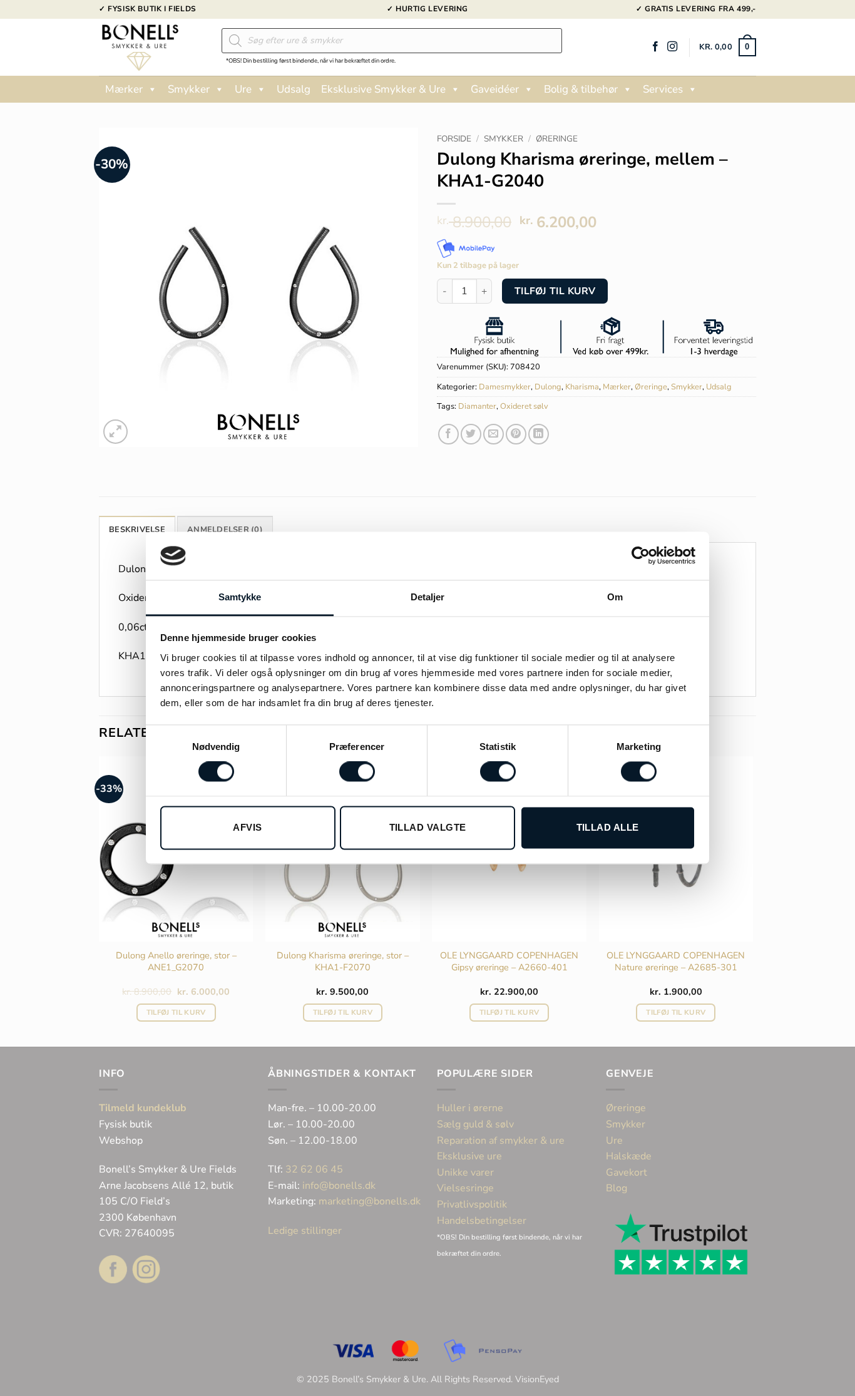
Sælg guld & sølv (475, 1124)
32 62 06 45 (314, 1169)
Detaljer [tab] (428, 597)
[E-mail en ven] (493, 434)
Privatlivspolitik (472, 1204)
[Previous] (99, 900)
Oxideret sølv (524, 406)
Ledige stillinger (305, 1231)
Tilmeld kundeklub (143, 1108)
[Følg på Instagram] (672, 47)
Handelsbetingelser (481, 1221)
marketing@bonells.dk (370, 1201)
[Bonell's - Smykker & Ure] (151, 47)
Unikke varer (465, 1172)
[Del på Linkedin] (538, 434)
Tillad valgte (427, 827)
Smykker (189, 89)
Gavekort (626, 1172)
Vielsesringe (466, 1188)
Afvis (247, 827)
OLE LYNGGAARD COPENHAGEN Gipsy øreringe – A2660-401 (509, 961)
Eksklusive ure (469, 1156)
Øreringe (557, 139)
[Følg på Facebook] (655, 47)
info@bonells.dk (339, 1186)
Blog (616, 1188)
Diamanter (477, 406)
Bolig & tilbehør (581, 89)
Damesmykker (505, 387)
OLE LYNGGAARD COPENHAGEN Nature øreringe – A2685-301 (676, 961)
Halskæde (629, 1156)
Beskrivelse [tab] (137, 529)
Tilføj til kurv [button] (176, 1012)
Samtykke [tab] (240, 597)
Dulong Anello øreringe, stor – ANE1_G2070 (176, 961)
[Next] (752, 900)
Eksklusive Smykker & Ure (383, 89)
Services (663, 89)
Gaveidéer (495, 89)
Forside (454, 139)
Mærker (124, 89)
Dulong (548, 387)
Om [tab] (615, 597)
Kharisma (582, 387)
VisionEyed (537, 1379)
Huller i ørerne (470, 1108)
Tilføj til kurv (555, 290)
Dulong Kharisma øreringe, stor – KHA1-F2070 (343, 961)
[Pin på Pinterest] (516, 434)
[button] (727, 47)
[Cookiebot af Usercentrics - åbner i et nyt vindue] (640, 556)
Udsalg (293, 89)
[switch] (357, 772)
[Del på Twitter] (471, 434)
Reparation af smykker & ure (501, 1140)
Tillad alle (607, 827)
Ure (243, 89)
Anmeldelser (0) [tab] (225, 529)
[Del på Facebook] (448, 434)
